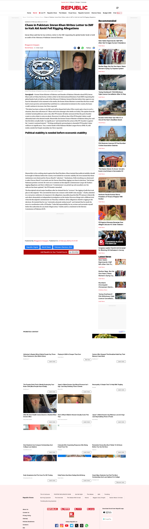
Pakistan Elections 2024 (63, 247)
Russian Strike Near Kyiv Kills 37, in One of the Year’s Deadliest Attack (110, 119)
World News (29, 48)
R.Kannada (83, 2)
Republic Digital (32, 247)
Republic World (64, 2)
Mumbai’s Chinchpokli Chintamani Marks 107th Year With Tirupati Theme (105, 287)
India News (101, 45)
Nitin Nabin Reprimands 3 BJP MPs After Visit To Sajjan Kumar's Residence (112, 42)
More (118, 13)
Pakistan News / (39, 17)
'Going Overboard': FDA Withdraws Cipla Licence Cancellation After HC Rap (112, 93)
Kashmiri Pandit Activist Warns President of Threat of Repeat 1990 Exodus (110, 196)
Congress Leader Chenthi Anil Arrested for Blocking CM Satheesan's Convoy (111, 249)
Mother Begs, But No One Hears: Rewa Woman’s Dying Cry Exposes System (112, 67)
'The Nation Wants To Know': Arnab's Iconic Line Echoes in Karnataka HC (111, 170)
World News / (31, 17)
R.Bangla (78, 2)
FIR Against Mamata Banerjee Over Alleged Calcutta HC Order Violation (110, 223)
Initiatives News (102, 290)
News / (25, 17)
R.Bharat (72, 2)
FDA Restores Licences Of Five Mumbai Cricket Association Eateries (111, 144)
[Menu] (117, 8)
